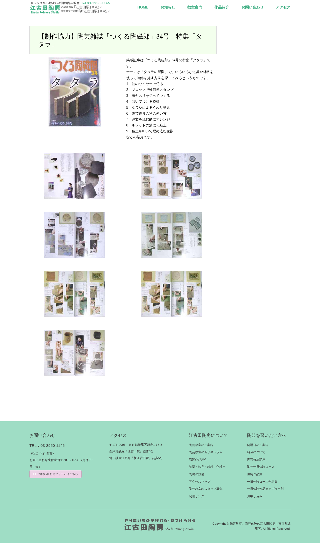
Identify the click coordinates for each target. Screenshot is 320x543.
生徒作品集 (254, 474)
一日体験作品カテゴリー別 (265, 488)
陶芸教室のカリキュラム (205, 452)
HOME (142, 7)
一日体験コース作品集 (262, 481)
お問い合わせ (252, 7)
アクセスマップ (199, 481)
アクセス (283, 7)
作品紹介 (221, 7)
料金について (256, 452)
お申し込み (254, 496)
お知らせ (167, 7)
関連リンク (196, 496)
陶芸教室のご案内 (201, 445)
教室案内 (194, 7)
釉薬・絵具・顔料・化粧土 (207, 466)
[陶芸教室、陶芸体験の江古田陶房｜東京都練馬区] (70, 7)
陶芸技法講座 (256, 459)
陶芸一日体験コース (261, 466)
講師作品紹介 (198, 459)
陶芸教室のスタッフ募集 (205, 488)
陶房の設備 (196, 474)
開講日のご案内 (257, 445)
